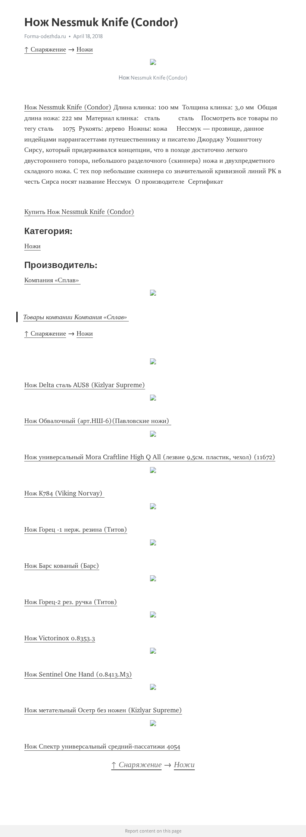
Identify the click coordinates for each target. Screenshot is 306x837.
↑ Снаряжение (45, 49)
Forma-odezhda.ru (45, 36)
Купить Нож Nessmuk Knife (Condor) (79, 212)
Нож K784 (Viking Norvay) (64, 493)
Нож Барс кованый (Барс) (61, 565)
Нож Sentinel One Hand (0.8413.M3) (78, 674)
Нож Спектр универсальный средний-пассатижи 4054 (102, 746)
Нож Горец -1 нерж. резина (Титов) (75, 529)
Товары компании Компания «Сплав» (76, 317)
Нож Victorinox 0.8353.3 (59, 638)
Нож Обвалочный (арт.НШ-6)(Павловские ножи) (97, 421)
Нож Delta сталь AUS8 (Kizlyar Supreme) (84, 385)
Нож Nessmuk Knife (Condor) (68, 107)
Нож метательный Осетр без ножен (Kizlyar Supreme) (103, 710)
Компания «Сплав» (52, 280)
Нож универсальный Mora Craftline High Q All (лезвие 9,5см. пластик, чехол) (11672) (149, 457)
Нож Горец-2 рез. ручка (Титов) (70, 602)
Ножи (84, 49)
